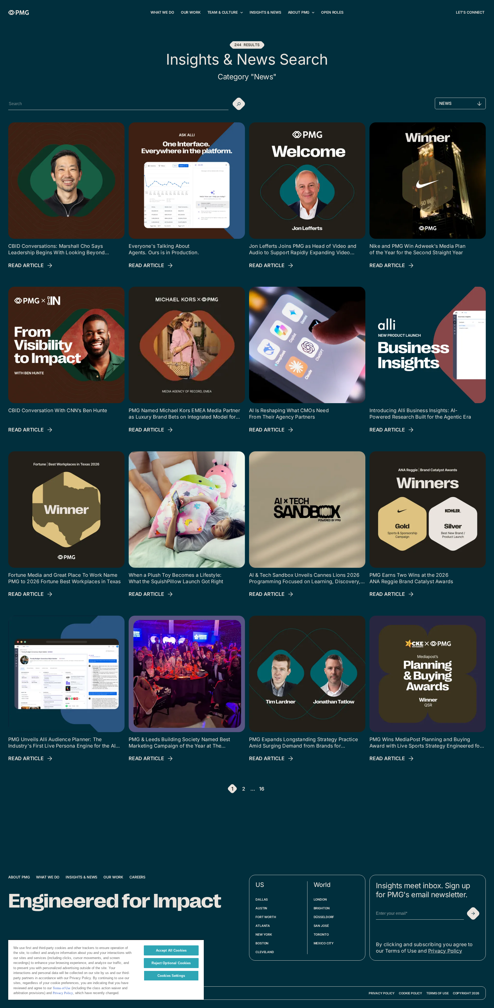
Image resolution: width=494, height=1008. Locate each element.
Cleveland (264, 952)
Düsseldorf (324, 917)
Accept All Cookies (171, 950)
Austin (261, 908)
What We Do (48, 877)
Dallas (261, 899)
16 (261, 789)
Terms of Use (437, 993)
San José (321, 926)
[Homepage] (18, 12)
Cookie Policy (410, 993)
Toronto (321, 934)
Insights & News (81, 877)
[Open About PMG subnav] (313, 12)
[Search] (239, 104)
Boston (261, 943)
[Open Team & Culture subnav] (241, 12)
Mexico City (324, 943)
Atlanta (262, 926)
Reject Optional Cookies (171, 963)
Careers (137, 877)
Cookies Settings (171, 976)
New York (263, 934)
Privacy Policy (445, 951)
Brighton (322, 908)
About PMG (19, 877)
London (320, 899)
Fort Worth (265, 917)
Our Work (113, 877)
